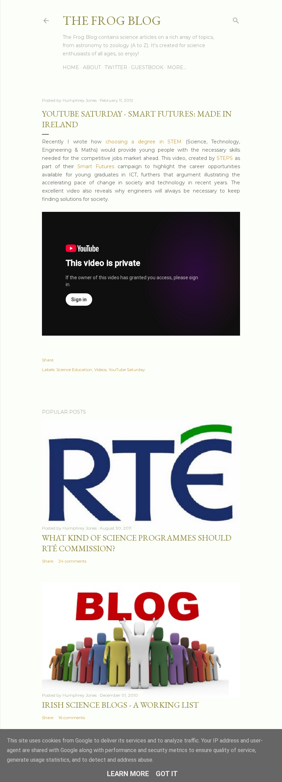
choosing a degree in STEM (144, 142)
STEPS (225, 158)
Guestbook (147, 67)
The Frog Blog (112, 20)
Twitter (116, 67)
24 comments (72, 561)
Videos (100, 369)
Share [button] (47, 359)
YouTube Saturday (127, 369)
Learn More (128, 774)
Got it (167, 774)
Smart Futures (95, 166)
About (92, 67)
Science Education (74, 369)
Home (71, 67)
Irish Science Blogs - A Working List (120, 704)
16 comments (71, 717)
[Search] (236, 19)
